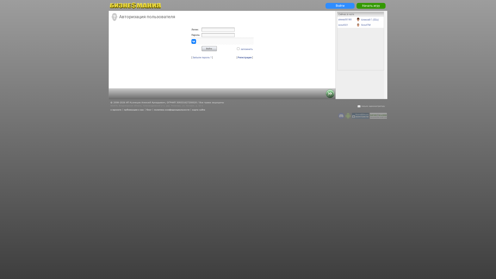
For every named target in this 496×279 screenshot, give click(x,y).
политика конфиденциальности (171, 109)
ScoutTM (365, 25)
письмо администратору (373, 106)
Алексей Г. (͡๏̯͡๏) (370, 19)
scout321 (343, 25)
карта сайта (198, 109)
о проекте (115, 109)
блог (149, 109)
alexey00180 (345, 19)
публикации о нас (134, 109)
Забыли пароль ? (202, 57)
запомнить (247, 49)
